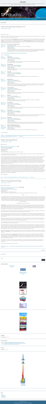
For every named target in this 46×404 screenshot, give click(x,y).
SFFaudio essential (5, 246)
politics (6, 136)
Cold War (22, 135)
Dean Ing (9, 118)
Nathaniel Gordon (3, 136)
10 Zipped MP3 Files (10, 46)
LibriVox (39, 135)
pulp (34, 246)
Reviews (2, 177)
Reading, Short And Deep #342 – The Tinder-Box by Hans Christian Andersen (15, 343)
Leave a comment (21, 136)
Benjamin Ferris (19, 135)
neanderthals (31, 246)
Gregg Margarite (16, 57)
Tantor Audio (6, 149)
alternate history (6, 177)
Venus (42, 246)
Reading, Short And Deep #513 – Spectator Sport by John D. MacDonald (14, 342)
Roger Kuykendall (10, 136)
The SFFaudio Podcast (11, 19)
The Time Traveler (7, 243)
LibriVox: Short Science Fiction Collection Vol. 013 (13, 26)
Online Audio (2, 135)
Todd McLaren (11, 147)
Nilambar (30, 402)
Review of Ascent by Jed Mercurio (9, 140)
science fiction (14, 136)
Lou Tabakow (41, 135)
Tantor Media (22, 177)
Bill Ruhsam (16, 88)
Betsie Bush (16, 80)
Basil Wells (9, 80)
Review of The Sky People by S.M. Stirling (11, 181)
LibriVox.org (12, 47)
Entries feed (3, 395)
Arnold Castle (6, 135)
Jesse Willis (9, 28)
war (16, 136)
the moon (26, 177)
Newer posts (43, 250)
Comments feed (4, 396)
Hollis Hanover (19, 65)
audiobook (10, 135)
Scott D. (3, 342)
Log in (2, 394)
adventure (10, 246)
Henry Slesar (33, 135)
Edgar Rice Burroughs (27, 246)
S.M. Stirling (3, 188)
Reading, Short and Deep (18, 19)
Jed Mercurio (4, 147)
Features (5, 19)
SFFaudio (23, 2)
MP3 (8, 58)
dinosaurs (22, 246)
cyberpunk (25, 135)
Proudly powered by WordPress (18, 402)
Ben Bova (9, 88)
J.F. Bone (36, 135)
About (1, 19)
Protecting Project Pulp (34, 19)
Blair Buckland (18, 72)
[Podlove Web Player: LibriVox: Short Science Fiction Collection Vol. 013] (23, 31)
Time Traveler (9, 182)
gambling (30, 135)
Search (2, 258)
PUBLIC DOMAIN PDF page (26, 19)
